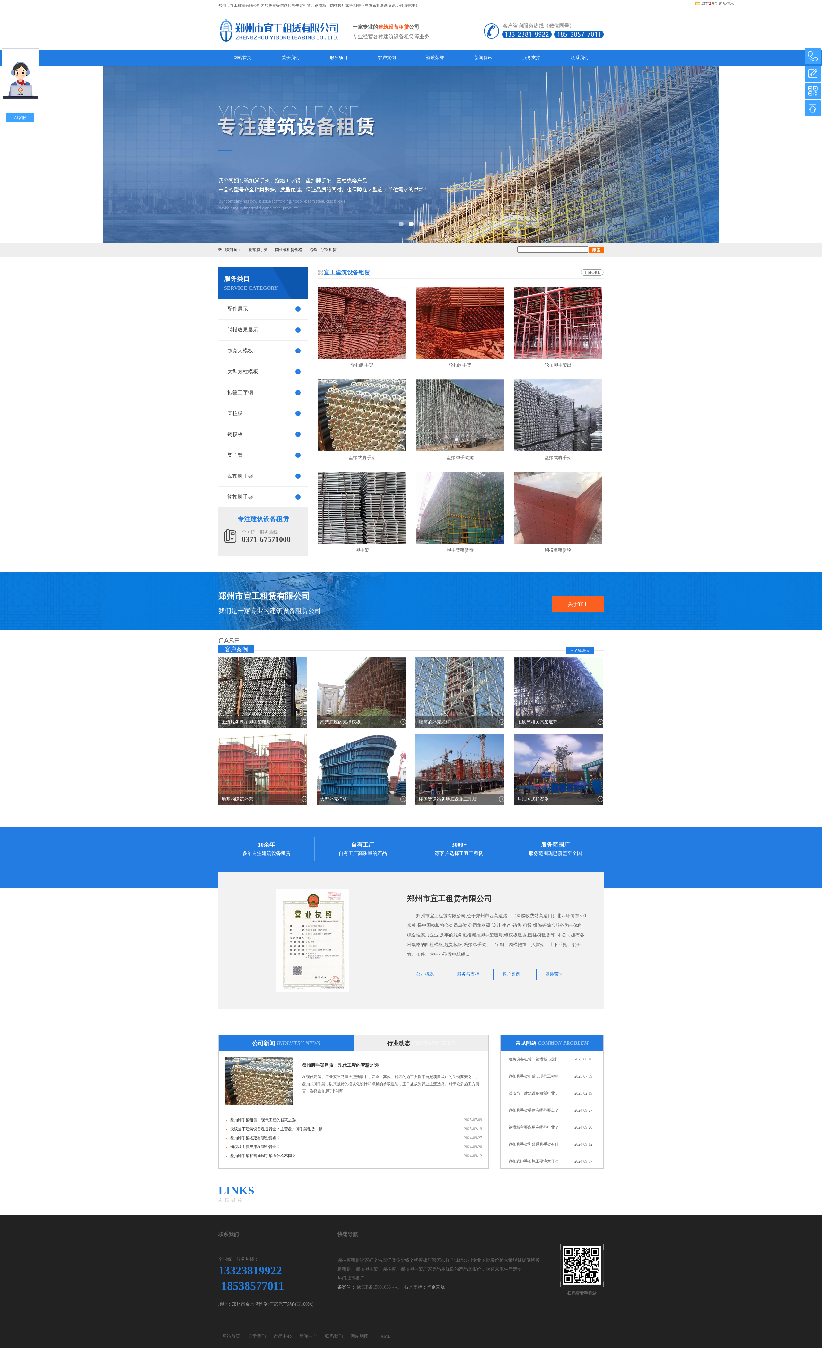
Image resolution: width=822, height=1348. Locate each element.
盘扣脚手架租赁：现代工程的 (534, 1076)
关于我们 (291, 57)
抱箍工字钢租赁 (323, 249)
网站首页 (242, 57)
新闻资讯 (483, 57)
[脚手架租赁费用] (460, 508)
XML (385, 1336)
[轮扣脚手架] (362, 323)
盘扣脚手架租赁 (297, 5)
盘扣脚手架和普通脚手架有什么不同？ (263, 1156)
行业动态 (421, 1043)
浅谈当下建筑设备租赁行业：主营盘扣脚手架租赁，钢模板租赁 (278, 1129)
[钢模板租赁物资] (558, 508)
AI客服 (20, 117)
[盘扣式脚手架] (362, 415)
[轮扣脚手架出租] (558, 323)
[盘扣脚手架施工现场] (460, 415)
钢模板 (320, 5)
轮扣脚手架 (258, 249)
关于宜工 (578, 604)
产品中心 (283, 1336)
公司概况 (425, 974)
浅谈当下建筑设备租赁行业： (534, 1093)
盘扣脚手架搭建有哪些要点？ (255, 1138)
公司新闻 (286, 1043)
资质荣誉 (435, 57)
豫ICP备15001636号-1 (377, 1287)
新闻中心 (308, 1336)
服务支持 (531, 57)
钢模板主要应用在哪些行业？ (255, 1147)
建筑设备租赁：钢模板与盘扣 (534, 1059)
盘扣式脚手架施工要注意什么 (534, 1161)
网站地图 (360, 1336)
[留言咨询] (813, 74)
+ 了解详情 (580, 650)
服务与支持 (468, 974)
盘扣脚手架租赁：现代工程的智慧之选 (340, 1065)
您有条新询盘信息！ (719, 3)
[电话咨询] (813, 56)
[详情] (338, 1091)
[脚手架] (362, 508)
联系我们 (580, 57)
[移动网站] (813, 91)
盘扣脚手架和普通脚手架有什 (534, 1144)
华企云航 (436, 1287)
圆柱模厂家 (339, 5)
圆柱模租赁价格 (288, 249)
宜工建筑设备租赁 (347, 272)
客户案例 (387, 57)
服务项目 (339, 57)
